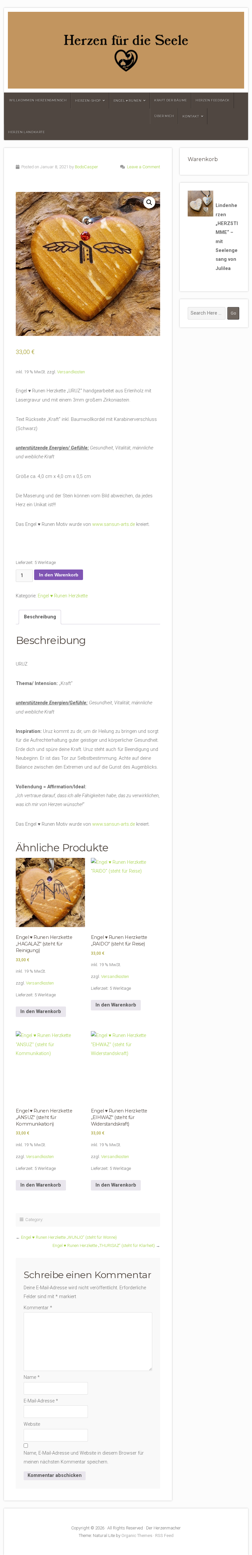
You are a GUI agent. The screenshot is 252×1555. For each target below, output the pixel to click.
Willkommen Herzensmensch (38, 100)
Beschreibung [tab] (40, 617)
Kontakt (190, 116)
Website (32, 1424)
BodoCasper (86, 166)
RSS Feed (164, 1535)
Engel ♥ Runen (128, 100)
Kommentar (38, 1308)
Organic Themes (136, 1535)
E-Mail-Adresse (41, 1401)
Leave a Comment (143, 166)
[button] (149, 202)
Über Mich (164, 116)
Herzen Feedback (213, 100)
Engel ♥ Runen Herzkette (63, 596)
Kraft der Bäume (170, 100)
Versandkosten (71, 371)
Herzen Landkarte (26, 132)
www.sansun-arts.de (113, 524)
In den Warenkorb (58, 574)
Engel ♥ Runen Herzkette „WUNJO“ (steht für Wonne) (69, 1237)
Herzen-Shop (88, 100)
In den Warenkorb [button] (40, 1011)
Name (32, 1377)
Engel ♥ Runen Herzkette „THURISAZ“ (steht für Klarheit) (103, 1245)
